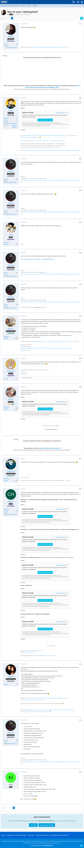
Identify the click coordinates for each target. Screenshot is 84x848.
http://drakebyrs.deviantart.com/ (9, 123)
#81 (80, 24)
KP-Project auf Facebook (27, 140)
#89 (80, 358)
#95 (80, 772)
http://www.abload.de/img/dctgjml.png (42, 655)
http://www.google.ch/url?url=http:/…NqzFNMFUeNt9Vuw (37, 259)
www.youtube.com (61, 113)
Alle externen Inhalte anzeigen (45, 120)
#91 (80, 458)
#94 (80, 720)
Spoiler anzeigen (27, 377)
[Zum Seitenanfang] (81, 845)
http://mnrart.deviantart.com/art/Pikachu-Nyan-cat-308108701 (49, 47)
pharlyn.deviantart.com (35, 650)
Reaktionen (6, 118)
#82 (80, 98)
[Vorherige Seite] (2, 18)
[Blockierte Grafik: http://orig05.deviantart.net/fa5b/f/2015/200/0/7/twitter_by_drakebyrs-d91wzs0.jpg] (50, 150)
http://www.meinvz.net (11, 47)
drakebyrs (14, 127)
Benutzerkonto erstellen (47, 825)
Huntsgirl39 (36, 307)
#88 (80, 316)
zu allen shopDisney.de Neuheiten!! (49, 448)
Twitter (23, 372)
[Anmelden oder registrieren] (77, 2)
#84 (80, 190)
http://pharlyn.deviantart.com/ (9, 514)
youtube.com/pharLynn (27, 652)
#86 (80, 252)
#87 (80, 284)
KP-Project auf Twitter (42, 140)
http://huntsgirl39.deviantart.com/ (8, 182)
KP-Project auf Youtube (56, 140)
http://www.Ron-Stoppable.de (29, 137)
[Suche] (73, 2)
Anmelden (33, 825)
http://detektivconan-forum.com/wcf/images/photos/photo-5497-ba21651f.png (54, 341)
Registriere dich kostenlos (46, 821)
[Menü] (82, 2)
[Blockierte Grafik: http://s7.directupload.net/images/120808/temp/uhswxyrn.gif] (44, 135)
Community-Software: (42, 845)
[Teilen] (81, 18)
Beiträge (6, 44)
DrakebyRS (13, 125)
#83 (80, 159)
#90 (80, 387)
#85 (80, 222)
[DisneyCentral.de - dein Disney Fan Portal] (4, 2)
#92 (80, 489)
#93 (80, 664)
